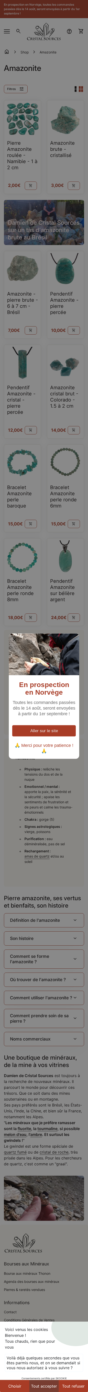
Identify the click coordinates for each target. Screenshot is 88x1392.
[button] (14, 639)
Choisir (14, 1386)
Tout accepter (44, 1386)
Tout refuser (73, 1386)
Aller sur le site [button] (44, 730)
